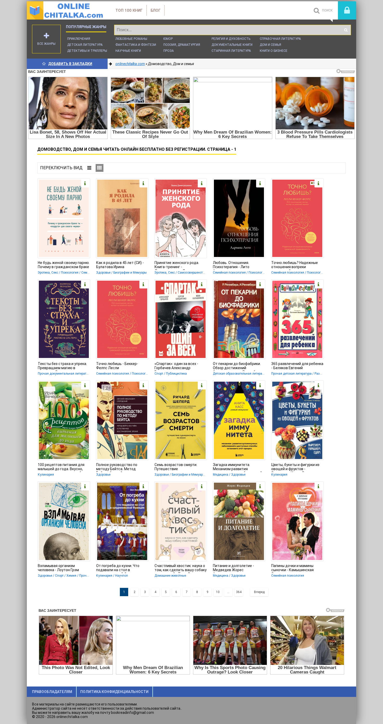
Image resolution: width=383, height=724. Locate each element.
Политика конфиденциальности (114, 692)
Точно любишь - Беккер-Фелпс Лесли (117, 366)
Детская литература (85, 45)
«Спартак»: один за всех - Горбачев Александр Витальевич (176, 366)
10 (218, 592)
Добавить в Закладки (70, 64)
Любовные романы (131, 39)
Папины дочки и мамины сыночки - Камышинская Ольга (292, 568)
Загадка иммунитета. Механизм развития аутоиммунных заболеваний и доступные (239, 467)
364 (239, 592)
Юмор (168, 39)
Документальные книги (232, 45)
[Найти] (346, 30)
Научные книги (128, 51)
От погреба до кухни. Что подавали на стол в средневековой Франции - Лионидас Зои (119, 568)
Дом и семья (270, 45)
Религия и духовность (231, 39)
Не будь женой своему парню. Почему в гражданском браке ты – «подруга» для (64, 265)
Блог (155, 10)
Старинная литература (231, 51)
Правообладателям (52, 692)
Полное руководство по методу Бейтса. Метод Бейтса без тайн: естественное (116, 467)
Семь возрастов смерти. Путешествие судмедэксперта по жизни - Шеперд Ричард (179, 467)
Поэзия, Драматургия (181, 45)
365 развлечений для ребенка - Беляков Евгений (297, 366)
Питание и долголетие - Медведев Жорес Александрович (233, 568)
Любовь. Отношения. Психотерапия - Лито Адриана (231, 265)
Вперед (259, 592)
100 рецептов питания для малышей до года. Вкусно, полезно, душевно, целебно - (63, 467)
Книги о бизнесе (273, 51)
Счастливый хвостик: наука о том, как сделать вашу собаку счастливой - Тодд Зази (181, 568)
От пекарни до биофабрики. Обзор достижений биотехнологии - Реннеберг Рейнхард (237, 366)
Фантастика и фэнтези (135, 45)
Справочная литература (280, 39)
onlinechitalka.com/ (66, 10)
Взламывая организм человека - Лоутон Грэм (58, 568)
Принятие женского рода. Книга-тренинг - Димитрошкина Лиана (177, 265)
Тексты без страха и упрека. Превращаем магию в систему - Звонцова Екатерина (62, 366)
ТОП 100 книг (129, 10)
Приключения (78, 39)
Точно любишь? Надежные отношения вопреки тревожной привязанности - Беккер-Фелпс (295, 265)
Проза (168, 51)
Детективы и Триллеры (87, 51)
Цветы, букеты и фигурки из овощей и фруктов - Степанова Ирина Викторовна (297, 467)
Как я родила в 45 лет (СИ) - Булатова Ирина (120, 265)
